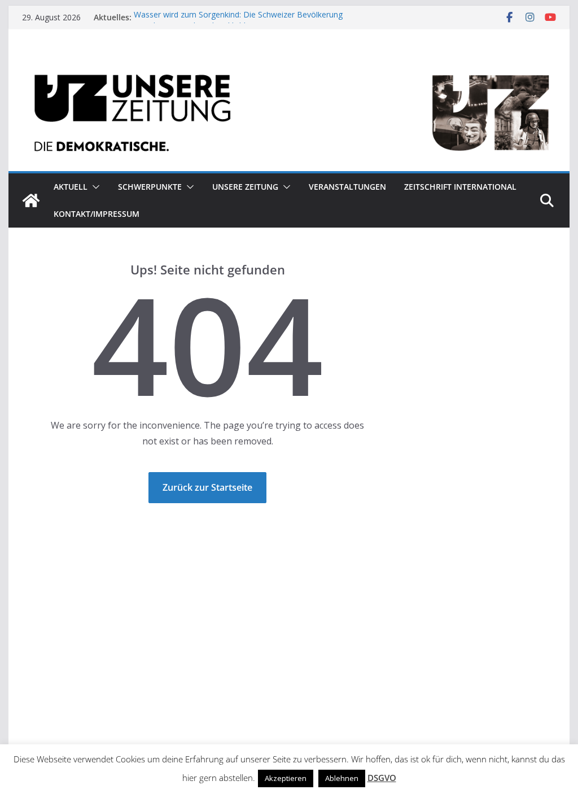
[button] (93, 187)
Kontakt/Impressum (96, 213)
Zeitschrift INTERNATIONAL (460, 186)
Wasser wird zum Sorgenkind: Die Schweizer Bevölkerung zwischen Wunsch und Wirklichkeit (238, 23)
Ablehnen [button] (341, 778)
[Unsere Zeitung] (288, 64)
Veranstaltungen (347, 186)
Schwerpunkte (150, 186)
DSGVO (381, 777)
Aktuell (70, 186)
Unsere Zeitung (245, 186)
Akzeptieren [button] (285, 778)
